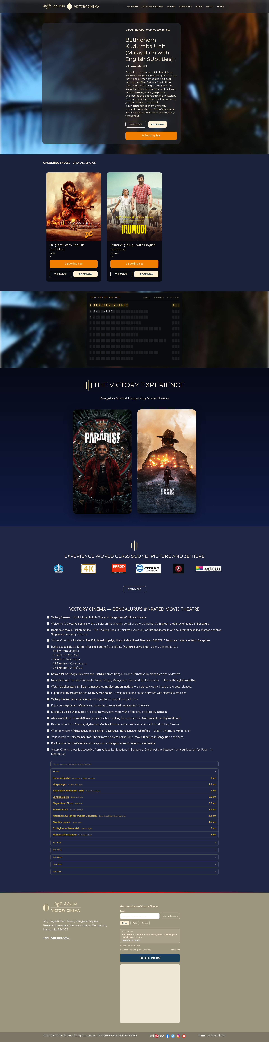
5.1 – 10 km (57, 843)
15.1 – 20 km (57, 857)
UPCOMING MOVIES (152, 6)
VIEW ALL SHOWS (84, 163)
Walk (135, 923)
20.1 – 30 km (57, 864)
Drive (124, 923)
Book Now (157, 124)
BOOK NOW (150, 958)
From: (123, 911)
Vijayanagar (59, 784)
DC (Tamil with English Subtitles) (67, 247)
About (210, 6)
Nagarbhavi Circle (63, 803)
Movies (171, 6)
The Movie (136, 124)
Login (220, 6)
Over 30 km (57, 872)
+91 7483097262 (56, 938)
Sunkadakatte (61, 796)
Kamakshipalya (61, 778)
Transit (145, 923)
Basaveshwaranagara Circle (68, 790)
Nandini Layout (61, 822)
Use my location (170, 916)
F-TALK (199, 6)
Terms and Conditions (212, 1035)
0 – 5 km (56, 771)
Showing (132, 6)
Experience (185, 6)
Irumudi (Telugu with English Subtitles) (133, 247)
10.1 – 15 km (57, 850)
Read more (134, 589)
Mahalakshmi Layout (65, 834)
